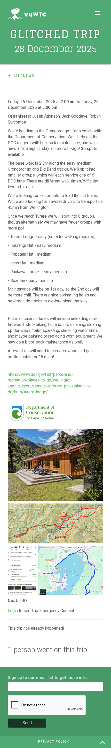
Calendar (23, 76)
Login (13, 610)
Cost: (13, 600)
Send (27, 722)
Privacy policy (53, 741)
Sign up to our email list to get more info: (48, 677)
